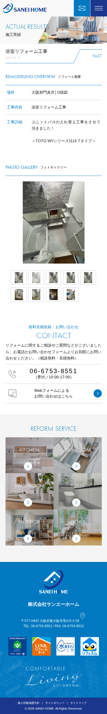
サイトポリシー (54, 702)
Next (101, 222)
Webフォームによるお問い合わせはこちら (53, 393)
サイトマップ (78, 702)
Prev (5, 222)
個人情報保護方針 (29, 702)
